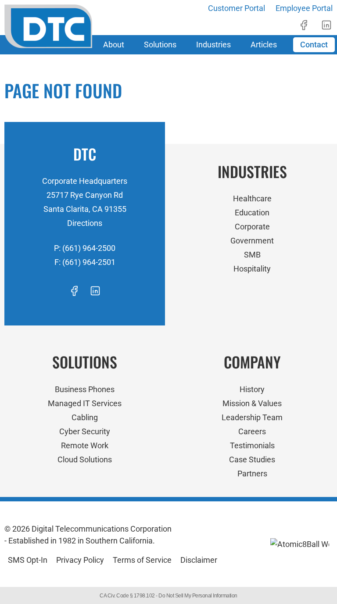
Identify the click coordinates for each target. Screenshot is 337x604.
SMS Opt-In (27, 560)
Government (252, 240)
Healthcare (252, 198)
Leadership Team (252, 417)
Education (252, 212)
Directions (84, 223)
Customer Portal (236, 8)
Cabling (85, 417)
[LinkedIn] (326, 25)
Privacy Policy (80, 560)
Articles (264, 44)
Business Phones (85, 389)
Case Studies (252, 459)
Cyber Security (84, 431)
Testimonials (252, 445)
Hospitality (252, 268)
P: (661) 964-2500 (84, 248)
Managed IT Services (85, 403)
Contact (314, 44)
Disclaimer (198, 560)
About (113, 44)
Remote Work (84, 445)
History (252, 389)
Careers (252, 431)
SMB (252, 254)
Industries (213, 44)
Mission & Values (252, 403)
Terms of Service (142, 560)
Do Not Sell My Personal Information (197, 596)
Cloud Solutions (84, 459)
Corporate (252, 226)
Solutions (160, 44)
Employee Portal (304, 8)
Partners (252, 473)
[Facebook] (303, 25)
